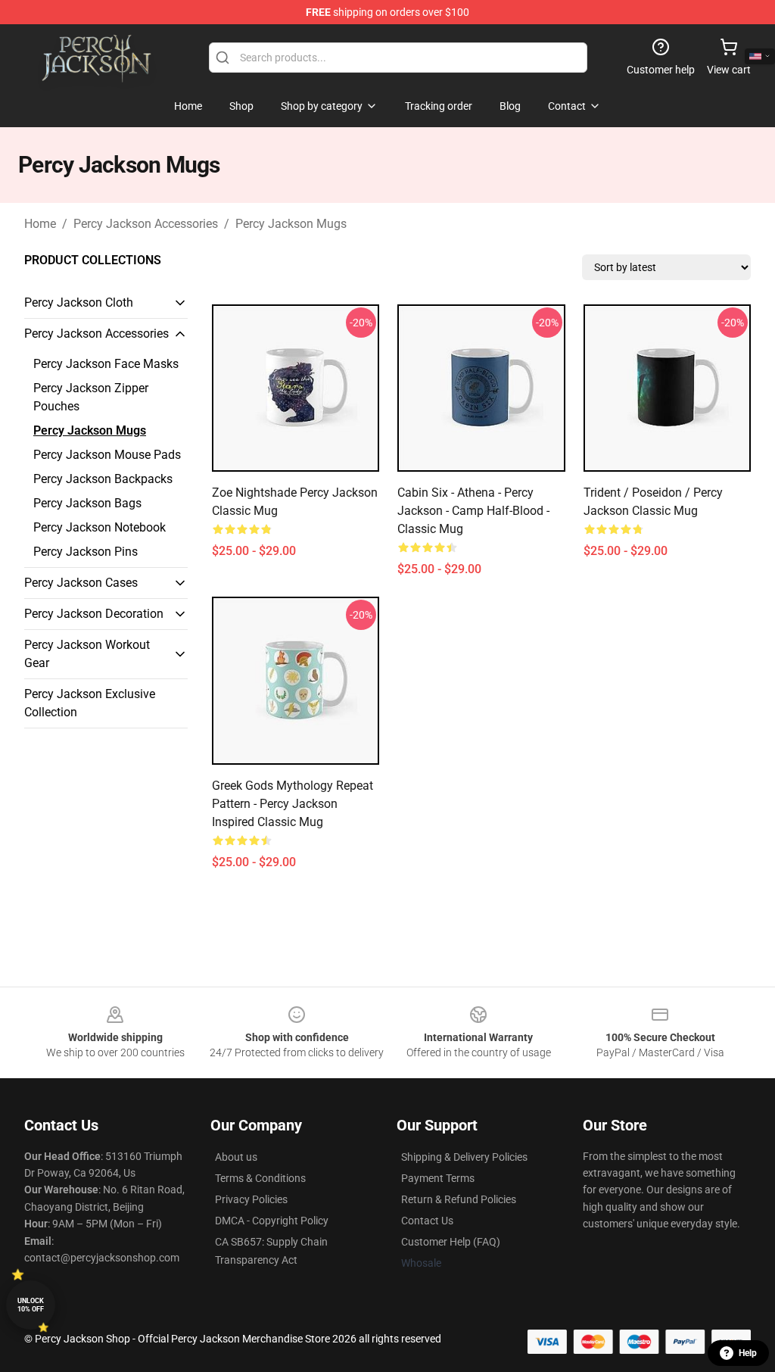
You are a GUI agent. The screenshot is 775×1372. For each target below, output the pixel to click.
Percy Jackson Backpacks (103, 479)
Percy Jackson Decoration (93, 613)
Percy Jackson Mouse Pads (107, 454)
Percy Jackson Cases (81, 582)
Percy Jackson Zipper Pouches (90, 397)
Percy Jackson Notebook (99, 527)
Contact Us (427, 1221)
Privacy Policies (251, 1199)
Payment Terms (438, 1178)
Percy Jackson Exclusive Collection (89, 703)
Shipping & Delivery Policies (464, 1157)
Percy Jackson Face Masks (106, 364)
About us (236, 1157)
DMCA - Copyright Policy (271, 1221)
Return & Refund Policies (458, 1199)
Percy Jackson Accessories (145, 224)
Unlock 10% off (30, 1305)
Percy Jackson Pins (85, 551)
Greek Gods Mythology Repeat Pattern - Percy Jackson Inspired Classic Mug (292, 803)
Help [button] (748, 1353)
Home (40, 224)
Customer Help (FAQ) (450, 1242)
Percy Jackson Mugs (291, 224)
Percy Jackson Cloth (78, 302)
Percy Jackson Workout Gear (87, 654)
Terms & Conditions (260, 1178)
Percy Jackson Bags (87, 503)
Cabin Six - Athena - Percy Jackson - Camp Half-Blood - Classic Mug (473, 510)
